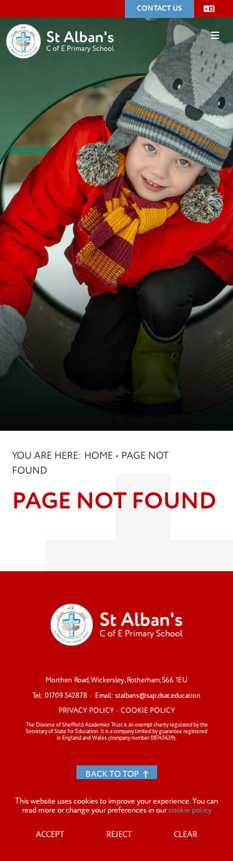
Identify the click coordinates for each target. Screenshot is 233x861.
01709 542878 (66, 695)
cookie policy (189, 810)
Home (98, 456)
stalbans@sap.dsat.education (158, 695)
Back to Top (112, 774)
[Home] (60, 23)
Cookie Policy (148, 710)
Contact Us (159, 8)
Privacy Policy (86, 710)
